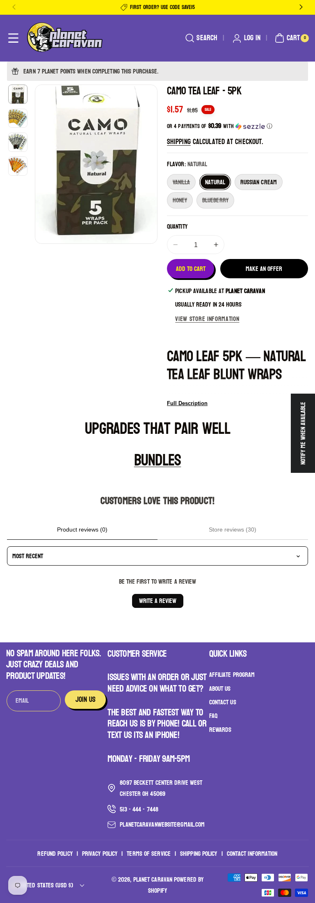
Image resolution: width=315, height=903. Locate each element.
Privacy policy (99, 853)
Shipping (179, 142)
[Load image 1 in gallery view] (17, 94)
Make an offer (264, 269)
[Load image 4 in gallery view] (17, 166)
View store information (207, 319)
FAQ (213, 716)
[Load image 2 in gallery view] (17, 118)
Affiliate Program (232, 675)
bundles (157, 460)
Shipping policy (198, 853)
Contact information (252, 853)
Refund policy (54, 853)
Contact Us (222, 702)
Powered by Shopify (175, 884)
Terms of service (149, 853)
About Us (220, 688)
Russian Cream (258, 182)
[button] (13, 38)
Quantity (177, 226)
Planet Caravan (152, 879)
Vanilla (184, 183)
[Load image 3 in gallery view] (17, 142)
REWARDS (220, 730)
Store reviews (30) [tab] (232, 529)
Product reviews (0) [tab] (82, 529)
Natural (215, 182)
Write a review (157, 601)
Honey (183, 201)
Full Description (187, 403)
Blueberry (218, 201)
